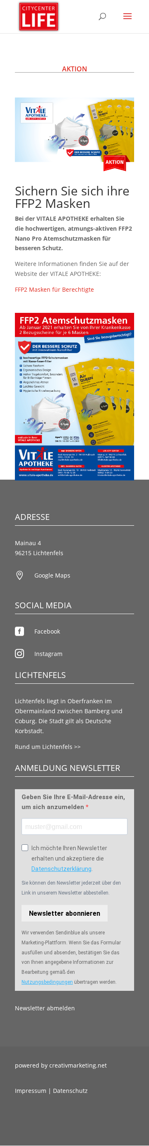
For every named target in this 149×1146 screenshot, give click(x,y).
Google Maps (52, 575)
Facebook (47, 631)
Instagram (48, 654)
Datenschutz (70, 1091)
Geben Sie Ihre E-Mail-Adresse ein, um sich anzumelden (73, 802)
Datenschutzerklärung (61, 869)
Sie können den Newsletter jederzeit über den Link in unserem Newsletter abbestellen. (71, 888)
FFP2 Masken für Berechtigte (54, 289)
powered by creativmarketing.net (61, 1065)
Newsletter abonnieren (64, 913)
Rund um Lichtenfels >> (48, 747)
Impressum (30, 1091)
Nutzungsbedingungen (47, 982)
